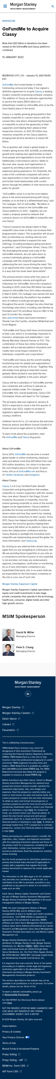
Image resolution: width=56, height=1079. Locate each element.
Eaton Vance (9, 718)
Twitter (8, 474)
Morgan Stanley (11, 707)
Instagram (34, 474)
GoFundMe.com (27, 471)
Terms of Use (9, 1043)
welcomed (12, 317)
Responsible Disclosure (17, 994)
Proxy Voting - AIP (12, 1060)
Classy (38, 91)
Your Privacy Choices (13, 1037)
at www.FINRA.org (29, 768)
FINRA (29, 946)
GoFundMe (7, 84)
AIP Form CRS (10, 1071)
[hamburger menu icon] (5, 6)
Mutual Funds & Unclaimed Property (20, 1048)
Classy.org (31, 540)
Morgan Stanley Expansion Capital (19, 584)
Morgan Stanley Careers (16, 713)
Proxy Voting (9, 1054)
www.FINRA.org (33, 774)
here (30, 810)
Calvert (6, 724)
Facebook (18, 474)
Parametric (8, 730)
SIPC (36, 946)
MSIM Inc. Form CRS (13, 1065)
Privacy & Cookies (11, 1031)
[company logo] (23, 6)
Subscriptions (9, 1026)
